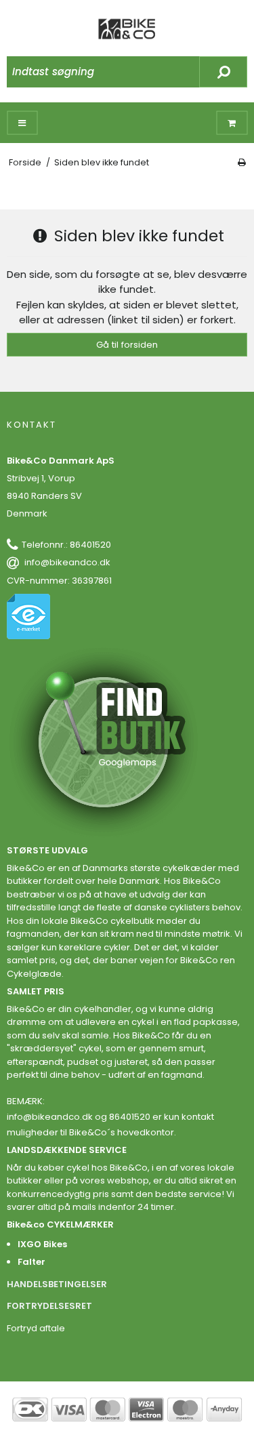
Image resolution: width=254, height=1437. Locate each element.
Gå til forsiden (127, 344)
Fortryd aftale (36, 1328)
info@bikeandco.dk (67, 562)
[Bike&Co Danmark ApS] (127, 29)
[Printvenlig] (241, 162)
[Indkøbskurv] (232, 123)
